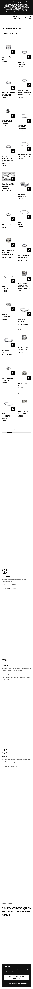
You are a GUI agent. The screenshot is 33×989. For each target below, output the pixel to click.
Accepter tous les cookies (16, 977)
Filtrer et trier (7, 33)
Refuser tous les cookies (16, 983)
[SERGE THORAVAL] (16, 17)
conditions (12, 588)
